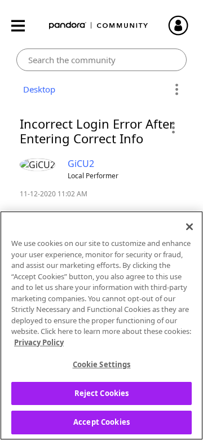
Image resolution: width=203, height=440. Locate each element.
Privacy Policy (39, 342)
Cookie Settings (102, 364)
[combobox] (101, 60)
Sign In (183, 25)
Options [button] (176, 89)
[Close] (189, 226)
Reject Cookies (101, 393)
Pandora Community (98, 25)
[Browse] (23, 25)
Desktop (37, 89)
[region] (101, 325)
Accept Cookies (101, 422)
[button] (172, 127)
